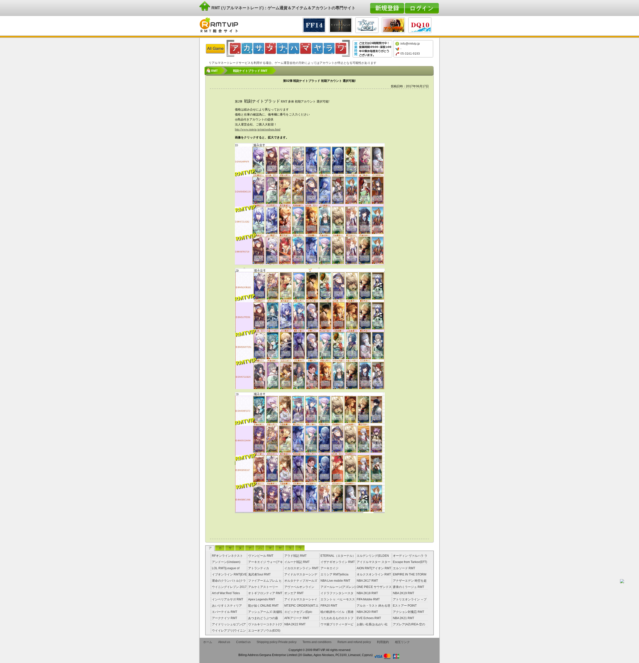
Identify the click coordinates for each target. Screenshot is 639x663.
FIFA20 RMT (328, 605)
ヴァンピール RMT (260, 555)
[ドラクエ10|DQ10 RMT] (420, 24)
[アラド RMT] (393, 24)
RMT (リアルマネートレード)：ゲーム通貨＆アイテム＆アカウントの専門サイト (282, 8)
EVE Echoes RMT (369, 618)
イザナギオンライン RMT (337, 562)
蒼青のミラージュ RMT (408, 587)
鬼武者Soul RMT (259, 574)
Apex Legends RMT (261, 599)
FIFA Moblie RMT (368, 599)
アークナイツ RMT (224, 618)
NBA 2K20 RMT (367, 612)
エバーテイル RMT (224, 612)
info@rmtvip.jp (410, 43)
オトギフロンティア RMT (265, 593)
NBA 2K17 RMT (367, 580)
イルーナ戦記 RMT (297, 562)
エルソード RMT (404, 568)
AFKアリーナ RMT (296, 618)
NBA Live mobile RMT (335, 580)
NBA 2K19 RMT (403, 593)
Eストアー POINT (405, 605)
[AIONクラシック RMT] (367, 24)
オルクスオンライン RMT (374, 574)
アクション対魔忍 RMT (408, 612)
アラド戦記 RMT (295, 555)
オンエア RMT (294, 593)
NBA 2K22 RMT (295, 624)
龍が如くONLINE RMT (263, 605)
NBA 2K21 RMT (403, 618)
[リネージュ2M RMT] (340, 24)
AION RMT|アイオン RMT (374, 568)
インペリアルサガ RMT (227, 599)
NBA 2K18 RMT (367, 593)
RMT (214, 71)
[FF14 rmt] (314, 24)
